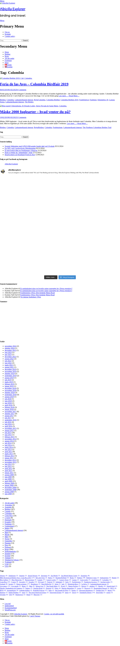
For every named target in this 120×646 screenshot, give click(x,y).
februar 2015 (9, 437)
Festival (51, 582)
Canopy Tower (65, 580)
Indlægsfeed (9, 606)
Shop (7, 63)
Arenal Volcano (34, 575)
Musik (7, 535)
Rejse (7, 56)
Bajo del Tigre (41, 578)
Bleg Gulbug (5, 580)
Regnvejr (88, 588)
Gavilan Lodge (106, 582)
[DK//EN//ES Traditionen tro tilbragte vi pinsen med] (100, 184)
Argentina (8, 505)
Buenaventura (30, 580)
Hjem (7, 52)
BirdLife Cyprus (92, 578)
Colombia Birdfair (53, 100)
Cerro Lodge (85, 580)
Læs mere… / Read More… (69, 96)
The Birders (29, 102)
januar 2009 (9, 485)
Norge (7, 539)
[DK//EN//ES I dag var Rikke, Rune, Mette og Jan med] (100, 243)
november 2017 (10, 411)
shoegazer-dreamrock (87, 590)
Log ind (8, 604)
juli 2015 (8, 433)
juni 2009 (8, 477)
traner (68, 592)
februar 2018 (9, 407)
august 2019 (9, 378)
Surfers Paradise (15, 592)
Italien (7, 528)
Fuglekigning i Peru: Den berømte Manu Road (37, 293)
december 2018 (10, 388)
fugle (68, 582)
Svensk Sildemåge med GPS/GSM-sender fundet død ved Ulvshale (29, 146)
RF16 (3, 590)
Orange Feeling (74, 586)
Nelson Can (40, 586)
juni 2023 (8, 352)
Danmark (8, 520)
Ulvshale (4, 594)
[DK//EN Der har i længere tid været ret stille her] (60, 196)
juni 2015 (8, 435)
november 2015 (10, 428)
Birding (7, 54)
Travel (75, 592)
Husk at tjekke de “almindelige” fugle (18, 153)
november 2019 (10, 371)
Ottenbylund (112, 586)
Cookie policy (10, 36)
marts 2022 (9, 365)
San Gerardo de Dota (62, 590)
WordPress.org (10, 610)
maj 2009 (8, 479)
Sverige (7, 556)
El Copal (42, 582)
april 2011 (8, 471)
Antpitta (23, 575)
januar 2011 (9, 473)
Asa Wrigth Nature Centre (70, 575)
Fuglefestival (84, 100)
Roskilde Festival (40, 590)
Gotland (4, 584)
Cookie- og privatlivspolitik (54, 614)
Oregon (84, 586)
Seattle (74, 590)
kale (64, 584)
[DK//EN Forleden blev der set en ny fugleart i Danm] (19, 192)
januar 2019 (9, 386)
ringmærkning (12, 590)
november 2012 (10, 462)
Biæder (115, 578)
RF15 (113, 588)
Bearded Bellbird (62, 578)
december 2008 (10, 487)
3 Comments (21, 117)
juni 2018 (8, 401)
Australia (8, 507)
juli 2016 (8, 422)
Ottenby (102, 586)
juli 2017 (8, 418)
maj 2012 (8, 466)
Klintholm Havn (74, 584)
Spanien (8, 554)
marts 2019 (9, 382)
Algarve (3, 575)
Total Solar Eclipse (57, 592)
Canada (7, 511)
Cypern (7, 518)
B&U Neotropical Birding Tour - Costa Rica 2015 (17, 578)
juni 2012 (8, 464)
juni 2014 (8, 445)
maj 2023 (8, 355)
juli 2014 (8, 443)
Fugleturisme (57, 127)
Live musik (16, 586)
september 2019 (10, 376)
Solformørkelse (10, 551)
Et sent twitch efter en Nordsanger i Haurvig (21, 150)
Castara (75, 580)
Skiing (111, 590)
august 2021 (9, 367)
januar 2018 (9, 409)
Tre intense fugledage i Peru (30, 297)
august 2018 (9, 397)
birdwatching (105, 578)
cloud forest (96, 580)
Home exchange (23, 584)
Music (25, 586)
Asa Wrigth (55, 575)
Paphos (28, 588)
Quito (58, 588)
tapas (25, 592)
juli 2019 (8, 380)
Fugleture (8, 61)
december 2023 (10, 350)
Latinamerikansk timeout (24, 100)
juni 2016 (8, 424)
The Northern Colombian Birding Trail (97, 127)
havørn (12, 584)
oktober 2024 (10, 348)
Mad (6, 532)
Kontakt (8, 34)
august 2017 (9, 416)
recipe (80, 588)
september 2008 (10, 490)
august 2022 (9, 359)
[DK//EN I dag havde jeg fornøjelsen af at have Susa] (60, 244)
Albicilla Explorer (12, 9)
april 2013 (8, 452)
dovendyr (23, 582)
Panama (8, 543)
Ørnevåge (38, 594)
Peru (6, 545)
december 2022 (10, 357)
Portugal (8, 547)
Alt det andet (9, 58)
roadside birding (25, 590)
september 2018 (10, 395)
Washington (20, 594)
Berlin (73, 578)
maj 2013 (8, 449)
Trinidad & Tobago (12, 560)
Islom (58, 584)
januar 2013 (9, 458)
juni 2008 (8, 494)
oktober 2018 (10, 393)
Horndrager (35, 584)
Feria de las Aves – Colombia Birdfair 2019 (34, 84)
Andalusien (13, 575)
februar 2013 (9, 456)
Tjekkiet (8, 558)
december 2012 (10, 460)
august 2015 (9, 430)
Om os (7, 32)
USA (6, 566)
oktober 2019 (10, 374)
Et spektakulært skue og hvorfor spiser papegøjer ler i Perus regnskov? (46, 289)
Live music (5, 586)
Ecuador (8, 522)
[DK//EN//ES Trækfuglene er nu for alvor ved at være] (19, 233)
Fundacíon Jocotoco (91, 582)
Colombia (10, 100)
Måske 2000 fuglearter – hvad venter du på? (35, 112)
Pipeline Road (39, 588)
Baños (51, 578)
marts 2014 (9, 447)
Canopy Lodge (52, 580)
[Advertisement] (60, 321)
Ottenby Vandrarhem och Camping (12, 588)
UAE (7, 564)
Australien (85, 575)
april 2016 (8, 426)
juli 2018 (8, 399)
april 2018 (8, 405)
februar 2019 (9, 384)
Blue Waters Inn (18, 580)
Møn (6, 537)
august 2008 (9, 492)
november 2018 (10, 390)
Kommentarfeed (11, 608)
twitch (109, 592)
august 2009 (9, 475)
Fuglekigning (77, 582)
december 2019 (10, 369)
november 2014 (10, 439)
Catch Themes (35, 616)
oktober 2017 (10, 414)
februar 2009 (9, 483)
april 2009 (8, 481)
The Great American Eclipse (39, 592)
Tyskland (8, 562)
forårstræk (60, 582)
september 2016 (10, 420)
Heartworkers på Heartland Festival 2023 (20, 155)
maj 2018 (8, 403)
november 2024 (10, 346)
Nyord (64, 586)
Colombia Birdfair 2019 (69, 100)
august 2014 (9, 441)
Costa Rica (9, 516)
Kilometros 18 (103, 100)
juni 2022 (8, 363)
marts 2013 (9, 454)
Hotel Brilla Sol (47, 584)
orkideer (93, 586)
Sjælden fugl (101, 590)
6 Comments (21, 90)
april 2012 (8, 468)
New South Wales (53, 586)
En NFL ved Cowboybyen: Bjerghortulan (20, 148)
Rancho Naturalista (69, 588)
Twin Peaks (100, 592)
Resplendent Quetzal (101, 588)
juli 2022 (8, 361)
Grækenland (9, 526)
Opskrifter (8, 541)
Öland (29, 594)
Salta (51, 590)
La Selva (85, 584)
